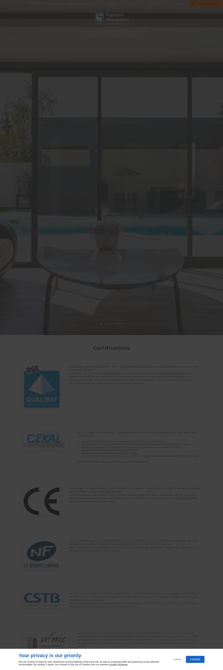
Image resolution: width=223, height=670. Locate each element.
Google (113, 664)
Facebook (122, 664)
